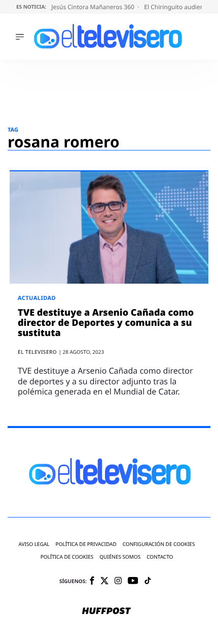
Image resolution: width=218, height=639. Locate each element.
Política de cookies (67, 557)
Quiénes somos (119, 557)
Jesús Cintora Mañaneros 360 (93, 7)
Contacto (160, 557)
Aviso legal (34, 544)
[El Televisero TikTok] (147, 581)
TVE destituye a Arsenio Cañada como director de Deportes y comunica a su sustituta (106, 323)
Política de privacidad (86, 544)
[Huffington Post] (106, 611)
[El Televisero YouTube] (133, 581)
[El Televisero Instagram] (118, 581)
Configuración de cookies (159, 544)
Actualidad (37, 298)
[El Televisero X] (104, 581)
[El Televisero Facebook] (92, 581)
